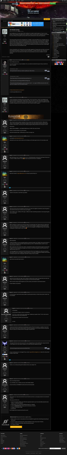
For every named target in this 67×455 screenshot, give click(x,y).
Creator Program (42, 443)
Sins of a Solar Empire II (23, 439)
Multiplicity (2, 441)
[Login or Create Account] (62, 0)
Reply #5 (11, 155)
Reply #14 (13, 308)
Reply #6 (11, 171)
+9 (4, 41)
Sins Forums (21, 31)
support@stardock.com (21, 173)
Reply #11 (11, 257)
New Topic (47, 19)
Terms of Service (33, 453)
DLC (32, 3)
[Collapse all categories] (65, 34)
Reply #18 (11, 378)
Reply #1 (11, 59)
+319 (4, 72)
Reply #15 (11, 324)
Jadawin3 (5, 126)
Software (4, 0)
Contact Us (41, 444)
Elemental (21, 436)
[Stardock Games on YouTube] (58, 62)
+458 (4, 352)
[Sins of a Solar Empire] (33, 10)
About (41, 435)
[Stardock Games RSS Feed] (62, 64)
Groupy (2, 443)
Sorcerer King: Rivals (23, 445)
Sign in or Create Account (16, 426)
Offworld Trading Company (24, 443)
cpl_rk (5, 35)
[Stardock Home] (1, 0)
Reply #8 (11, 206)
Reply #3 (11, 120)
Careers (41, 439)
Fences (2, 439)
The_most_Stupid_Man (6, 314)
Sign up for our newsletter (44, 448)
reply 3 (17, 76)
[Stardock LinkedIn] (61, 64)
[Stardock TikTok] (59, 64)
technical (48, 54)
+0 (4, 132)
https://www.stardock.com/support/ (17, 89)
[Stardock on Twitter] (54, 62)
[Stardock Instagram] (61, 62)
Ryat (5, 142)
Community (12, 0)
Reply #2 (11, 97)
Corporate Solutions (4, 436)
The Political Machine (23, 441)
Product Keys (61, 439)
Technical (13, 27)
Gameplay (22, 3)
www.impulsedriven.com (19, 138)
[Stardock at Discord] (57, 64)
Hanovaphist (5, 384)
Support (22, 0)
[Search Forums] (66, 0)
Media (41, 3)
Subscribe (63, 448)
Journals (28, 3)
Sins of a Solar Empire (7, 27)
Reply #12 (11, 276)
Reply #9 (11, 222)
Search (48, 56)
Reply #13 (11, 292)
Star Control (21, 440)
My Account (61, 436)
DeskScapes (2, 440)
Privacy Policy (28, 453)
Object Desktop (3, 435)
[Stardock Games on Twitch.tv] (60, 62)
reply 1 (17, 68)
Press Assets (42, 441)
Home (2, 27)
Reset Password (61, 440)
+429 (4, 147)
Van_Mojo (5, 400)
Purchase (53, 3)
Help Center (61, 435)
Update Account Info (62, 441)
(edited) (28, 59)
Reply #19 (11, 394)
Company (42, 433)
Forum (36, 3)
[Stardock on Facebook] (56, 62)
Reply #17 (11, 362)
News (16, 0)
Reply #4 (11, 136)
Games (8, 0)
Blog (19, 0)
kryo (5, 347)
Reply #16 (11, 340)
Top (49, 59)
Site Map (40, 453)
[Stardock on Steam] (63, 62)
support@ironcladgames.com (35, 352)
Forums (41, 445)
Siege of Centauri (22, 444)
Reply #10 (11, 238)
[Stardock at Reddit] (55, 64)
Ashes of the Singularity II (23, 435)
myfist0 (4, 66)
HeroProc (5, 212)
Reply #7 (11, 190)
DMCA (37, 453)
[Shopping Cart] (64, 0)
